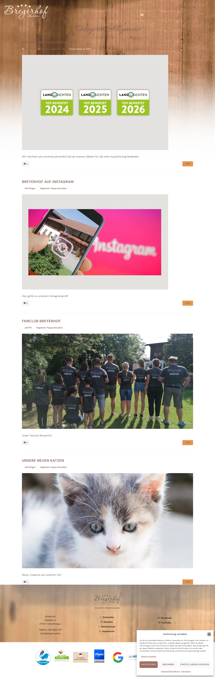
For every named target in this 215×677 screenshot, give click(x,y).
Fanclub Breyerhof (41, 321)
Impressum (186, 671)
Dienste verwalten (148, 656)
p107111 (28, 327)
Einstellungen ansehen (194, 664)
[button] (209, 634)
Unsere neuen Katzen (43, 460)
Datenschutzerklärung (170, 671)
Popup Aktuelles (59, 49)
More (187, 163)
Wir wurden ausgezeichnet (49, 42)
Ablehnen (168, 664)
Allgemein (45, 49)
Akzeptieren (148, 664)
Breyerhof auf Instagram (48, 181)
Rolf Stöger (30, 49)
